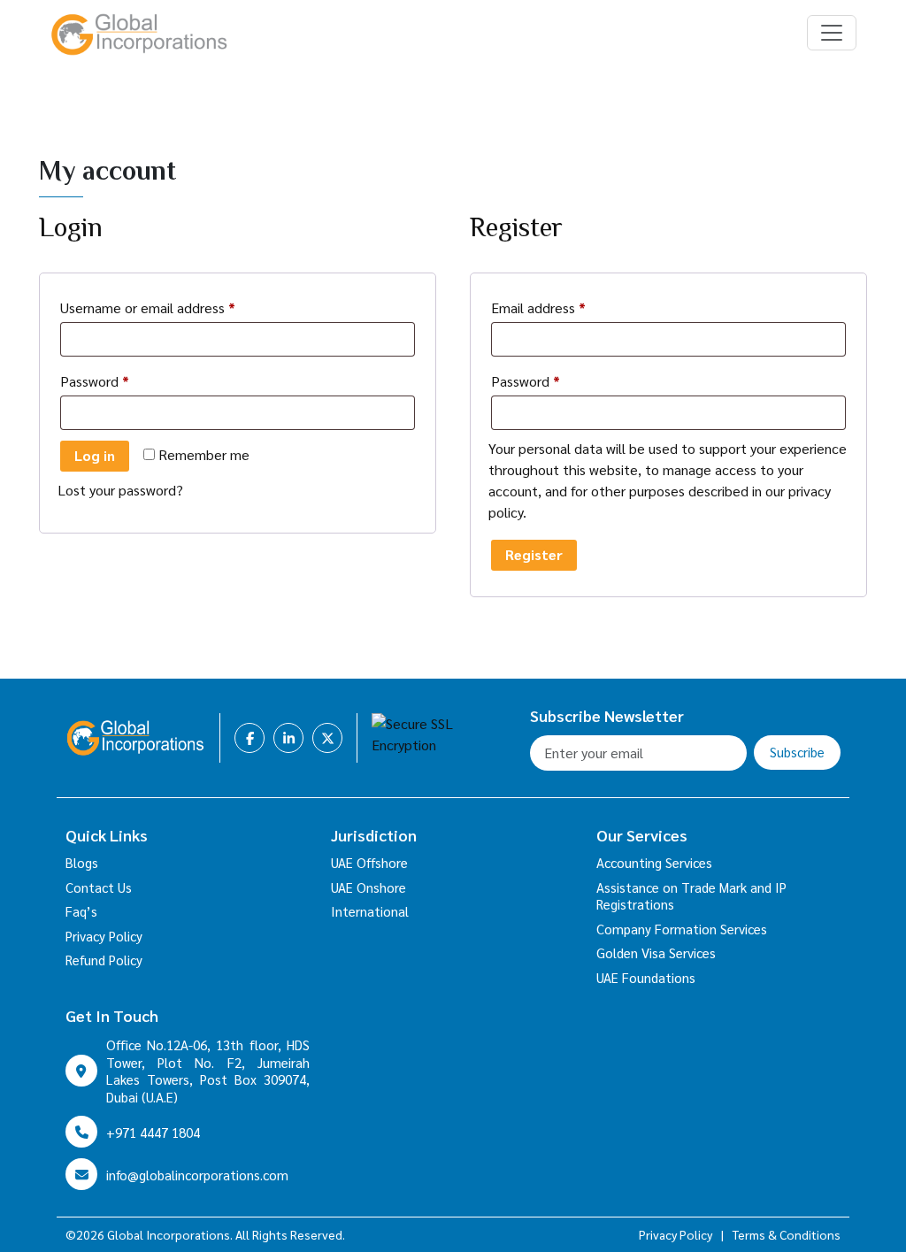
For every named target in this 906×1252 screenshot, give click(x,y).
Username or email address (174, 307)
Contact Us (98, 887)
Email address (565, 307)
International (370, 911)
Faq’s (81, 911)
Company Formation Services (681, 928)
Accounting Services (654, 862)
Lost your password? (120, 489)
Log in (94, 455)
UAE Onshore (368, 887)
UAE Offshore (369, 862)
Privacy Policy (103, 935)
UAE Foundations (645, 977)
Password (121, 380)
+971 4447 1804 (153, 1132)
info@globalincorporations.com (197, 1174)
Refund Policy (103, 959)
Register (534, 554)
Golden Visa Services (656, 952)
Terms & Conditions (787, 1234)
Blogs (81, 862)
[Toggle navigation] (831, 32)
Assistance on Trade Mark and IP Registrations (691, 896)
